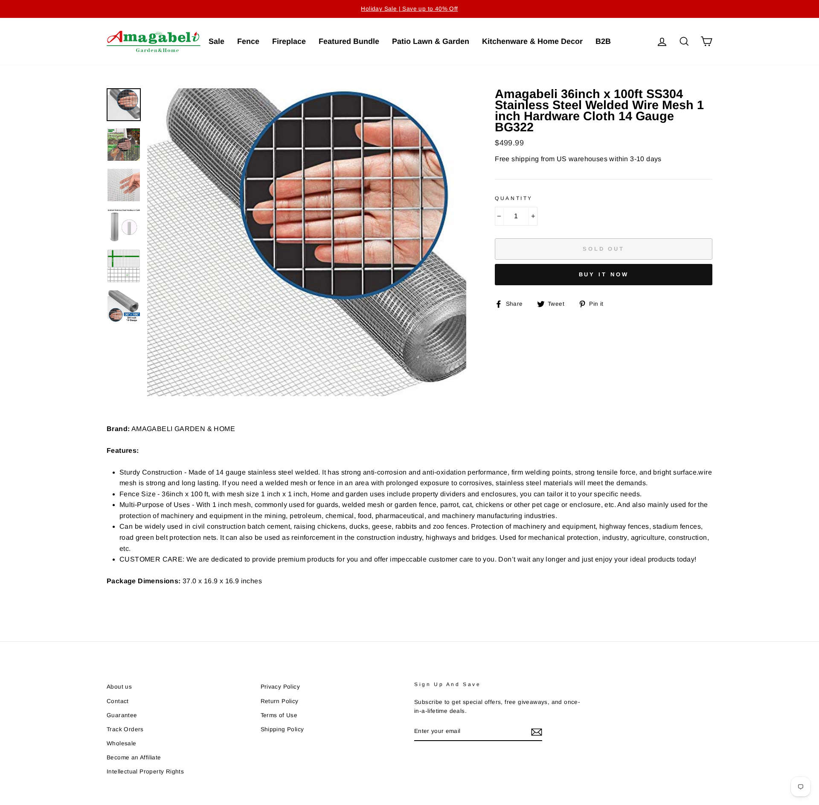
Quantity (514, 198)
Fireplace (289, 41)
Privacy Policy (280, 686)
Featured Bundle (349, 41)
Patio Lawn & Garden (430, 41)
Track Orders (125, 729)
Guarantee (122, 715)
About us (119, 686)
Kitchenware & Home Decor (532, 41)
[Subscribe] (536, 731)
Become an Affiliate (134, 757)
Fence (248, 41)
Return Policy (280, 701)
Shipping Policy (282, 729)
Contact (118, 701)
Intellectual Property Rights (145, 771)
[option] (409, 9)
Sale (216, 41)
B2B (603, 41)
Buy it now (604, 274)
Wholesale (121, 743)
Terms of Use (279, 715)
